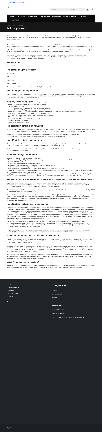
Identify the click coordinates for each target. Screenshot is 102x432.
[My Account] (87, 9)
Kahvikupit (32, 17)
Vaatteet (21, 17)
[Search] (83, 9)
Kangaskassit (44, 17)
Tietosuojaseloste (13, 287)
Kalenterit (14, 20)
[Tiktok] (93, 2)
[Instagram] (90, 2)
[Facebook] (83, 2)
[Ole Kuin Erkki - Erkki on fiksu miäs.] (18, 9)
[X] (86, 2)
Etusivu (13, 17)
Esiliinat (66, 17)
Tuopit (83, 17)
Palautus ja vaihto (13, 293)
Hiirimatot (75, 17)
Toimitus (10, 296)
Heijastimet (56, 17)
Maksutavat (11, 290)
